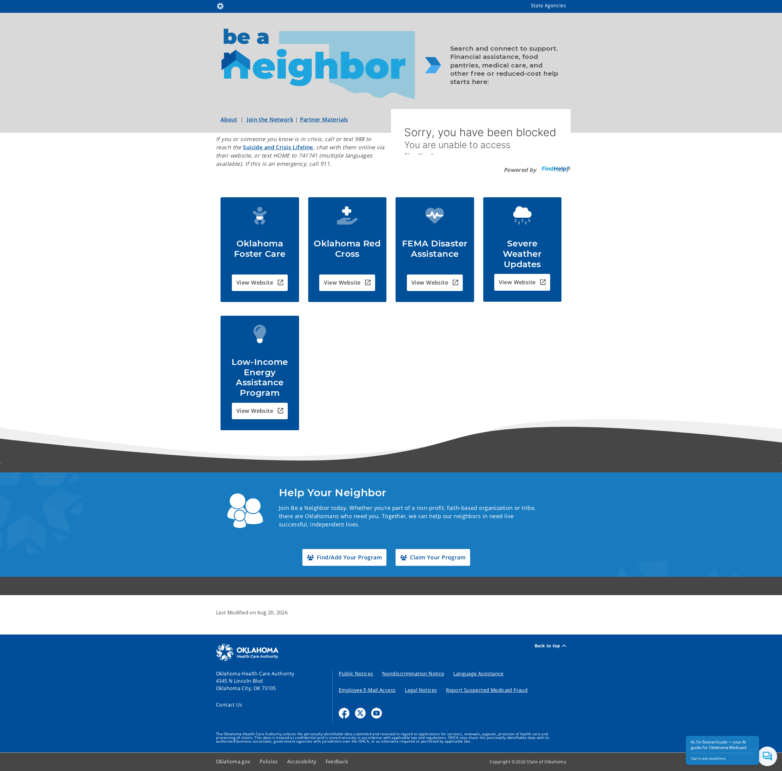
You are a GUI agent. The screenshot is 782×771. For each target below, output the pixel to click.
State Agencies (548, 5)
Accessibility (301, 761)
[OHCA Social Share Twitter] (360, 713)
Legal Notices (421, 690)
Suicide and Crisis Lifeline (278, 147)
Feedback (337, 761)
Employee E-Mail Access (367, 690)
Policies (269, 761)
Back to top (547, 646)
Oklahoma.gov (233, 761)
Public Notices (356, 673)
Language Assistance (478, 673)
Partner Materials (324, 119)
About (229, 119)
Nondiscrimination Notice (413, 673)
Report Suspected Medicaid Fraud (487, 690)
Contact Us (229, 704)
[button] (260, 283)
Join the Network (270, 119)
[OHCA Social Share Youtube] (376, 713)
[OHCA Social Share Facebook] (344, 713)
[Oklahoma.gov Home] (220, 5)
